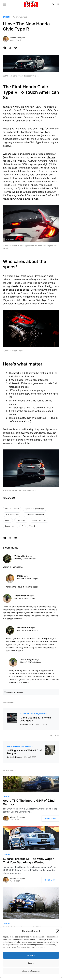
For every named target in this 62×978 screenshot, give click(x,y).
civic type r (21, 520)
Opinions (6, 17)
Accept (31, 955)
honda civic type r (39, 520)
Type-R (32, 526)
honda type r (10, 526)
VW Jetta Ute (27, 747)
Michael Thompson (17, 38)
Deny (31, 963)
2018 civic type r (12, 514)
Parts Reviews (13, 747)
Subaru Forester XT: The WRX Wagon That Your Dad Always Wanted (28, 860)
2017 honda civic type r (34, 509)
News (36, 714)
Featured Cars (26, 714)
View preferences (31, 971)
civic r (7, 520)
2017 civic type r (12, 509)
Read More (50, 818)
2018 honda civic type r (34, 514)
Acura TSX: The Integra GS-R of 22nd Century (29, 802)
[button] (57, 931)
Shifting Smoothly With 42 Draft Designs (24, 752)
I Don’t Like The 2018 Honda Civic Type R (35, 719)
